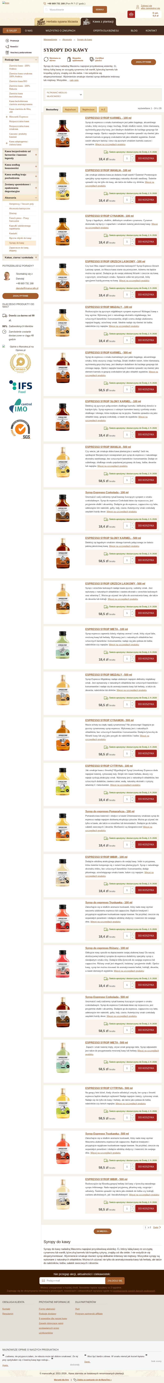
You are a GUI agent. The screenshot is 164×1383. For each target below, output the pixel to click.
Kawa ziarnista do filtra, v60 (20, 110)
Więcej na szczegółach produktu (110, 144)
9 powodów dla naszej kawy (53, 1318)
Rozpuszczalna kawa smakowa (19, 127)
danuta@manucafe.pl (27, 288)
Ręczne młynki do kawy (20, 238)
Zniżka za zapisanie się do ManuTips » (94, 1380)
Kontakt (6, 1309)
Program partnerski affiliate (89, 1313)
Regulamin (7, 1313)
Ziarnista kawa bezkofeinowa (16, 95)
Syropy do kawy (16, 243)
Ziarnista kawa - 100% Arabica (19, 67)
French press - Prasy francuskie (19, 219)
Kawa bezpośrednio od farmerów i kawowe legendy (18, 155)
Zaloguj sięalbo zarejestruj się (150, 6)
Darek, (87, 1362)
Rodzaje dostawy (47, 1313)
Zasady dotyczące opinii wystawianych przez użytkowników (51, 1328)
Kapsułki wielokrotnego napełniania (20, 227)
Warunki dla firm (61, 1380)
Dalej (155, 1227)
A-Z (103, 109)
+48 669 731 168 (24, 283)
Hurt (77, 1309)
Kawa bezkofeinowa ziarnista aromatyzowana (20, 103)
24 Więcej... (102, 1231)
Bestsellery (52, 109)
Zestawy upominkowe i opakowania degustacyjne (17, 188)
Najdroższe (88, 109)
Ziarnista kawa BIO (18, 81)
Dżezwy (13, 213)
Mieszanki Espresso (18, 117)
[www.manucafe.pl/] (21, 2)
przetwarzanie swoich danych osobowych (134, 1290)
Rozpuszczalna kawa (19, 121)
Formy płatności (47, 1309)
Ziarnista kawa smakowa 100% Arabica (20, 75)
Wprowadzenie (50, 39)
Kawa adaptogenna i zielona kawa (18, 143)
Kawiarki (13, 233)
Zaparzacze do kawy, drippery (19, 249)
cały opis (74, 80)
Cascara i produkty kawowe (18, 135)
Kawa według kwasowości (12, 166)
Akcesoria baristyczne (19, 208)
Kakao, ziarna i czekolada (19, 257)
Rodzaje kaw (12, 59)
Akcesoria (10, 197)
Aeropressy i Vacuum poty (21, 204)
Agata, (5, 1365)
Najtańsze (70, 109)
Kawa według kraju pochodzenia (15, 176)
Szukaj (100, 9)
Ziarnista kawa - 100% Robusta (19, 87)
